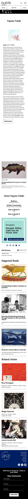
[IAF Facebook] (22, 465)
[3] (11, 91)
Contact (24, 457)
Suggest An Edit (7, 10)
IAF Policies (23, 453)
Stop (5, 239)
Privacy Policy (23, 452)
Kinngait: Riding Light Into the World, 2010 (13, 230)
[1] (16, 58)
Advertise (24, 458)
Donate (3, 7)
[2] (17, 66)
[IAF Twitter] (25, 465)
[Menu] (25, 3)
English (5, 45)
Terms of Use (23, 455)
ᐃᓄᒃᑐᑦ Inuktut (10, 45)
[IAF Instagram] (19, 465)
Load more (8, 121)
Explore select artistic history (16, 239)
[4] (18, 115)
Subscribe (14, 7)
